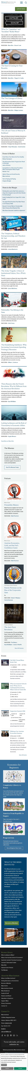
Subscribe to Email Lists (7, 998)
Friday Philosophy (12, 147)
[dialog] (14, 1062)
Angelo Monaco (12, 436)
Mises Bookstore (5, 991)
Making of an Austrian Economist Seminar (17, 732)
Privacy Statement (6, 1003)
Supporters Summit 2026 (17, 711)
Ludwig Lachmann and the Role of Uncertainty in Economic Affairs (13, 424)
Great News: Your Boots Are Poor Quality (13, 157)
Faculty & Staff (5, 993)
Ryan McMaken (12, 401)
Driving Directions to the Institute (10, 980)
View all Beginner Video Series (14, 848)
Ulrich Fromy (11, 323)
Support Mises (21, 9)
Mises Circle (15, 696)
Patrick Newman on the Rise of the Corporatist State (13, 590)
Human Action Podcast (7, 967)
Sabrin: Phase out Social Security (11, 174)
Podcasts (7, 479)
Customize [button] (4, 1064)
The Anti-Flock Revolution (10, 628)
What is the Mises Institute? (8, 978)
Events (3, 656)
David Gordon (21, 147)
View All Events (23, 755)
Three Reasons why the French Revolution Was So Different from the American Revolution (14, 386)
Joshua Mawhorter (13, 249)
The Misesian (4, 970)
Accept (20, 1068)
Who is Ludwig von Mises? (7, 955)
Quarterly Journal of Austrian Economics (11, 960)
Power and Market (8, 624)
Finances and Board (6, 996)
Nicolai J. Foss (5, 171)
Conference (14, 720)
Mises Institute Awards (7, 988)
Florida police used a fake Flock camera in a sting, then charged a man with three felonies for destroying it (14, 193)
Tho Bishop (14, 642)
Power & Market (8, 154)
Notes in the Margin (9, 188)
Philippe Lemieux (18, 110)
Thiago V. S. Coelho (19, 78)
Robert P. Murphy (15, 598)
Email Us (3, 1028)
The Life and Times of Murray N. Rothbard (13, 131)
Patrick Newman (8, 600)
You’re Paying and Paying (9, 179)
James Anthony (6, 165)
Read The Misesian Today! (12, 467)
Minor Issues (7, 502)
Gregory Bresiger (6, 181)
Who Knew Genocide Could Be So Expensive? (13, 210)
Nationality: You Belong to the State (12, 311)
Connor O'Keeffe (17, 644)
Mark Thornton (15, 516)
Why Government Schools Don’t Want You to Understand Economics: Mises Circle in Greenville (18, 687)
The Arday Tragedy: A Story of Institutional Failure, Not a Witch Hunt (13, 273)
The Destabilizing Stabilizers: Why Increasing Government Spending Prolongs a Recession (14, 347)
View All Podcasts (19, 648)
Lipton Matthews (12, 288)
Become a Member (11, 923)
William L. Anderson (13, 362)
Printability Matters (11, 505)
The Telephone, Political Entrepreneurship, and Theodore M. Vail (13, 236)
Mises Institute (6, 176)
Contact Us (4, 1006)
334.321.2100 (8, 1023)
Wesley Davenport (7, 159)
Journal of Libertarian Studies (8, 962)
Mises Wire (10, 45)
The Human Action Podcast (10, 585)
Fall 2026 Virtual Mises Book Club (17, 661)
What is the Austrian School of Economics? (12, 957)
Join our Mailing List (6, 1031)
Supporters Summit (22, 720)
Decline (7, 1068)
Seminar (15, 667)
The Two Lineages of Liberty (11, 98)
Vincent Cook (17, 45)
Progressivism (8, 837)
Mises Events (4, 985)
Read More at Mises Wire (7, 441)
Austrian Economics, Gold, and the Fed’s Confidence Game (12, 545)
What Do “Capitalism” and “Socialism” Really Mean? (10, 30)
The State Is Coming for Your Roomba (12, 67)
